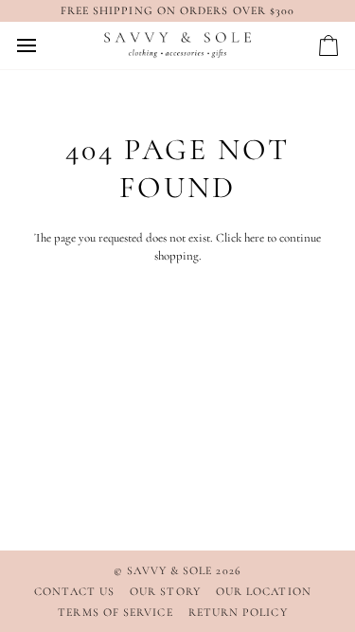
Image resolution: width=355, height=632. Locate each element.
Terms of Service (115, 612)
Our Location (263, 591)
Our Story (165, 591)
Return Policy (238, 612)
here (254, 237)
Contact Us (74, 591)
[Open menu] (43, 45)
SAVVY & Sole (171, 570)
